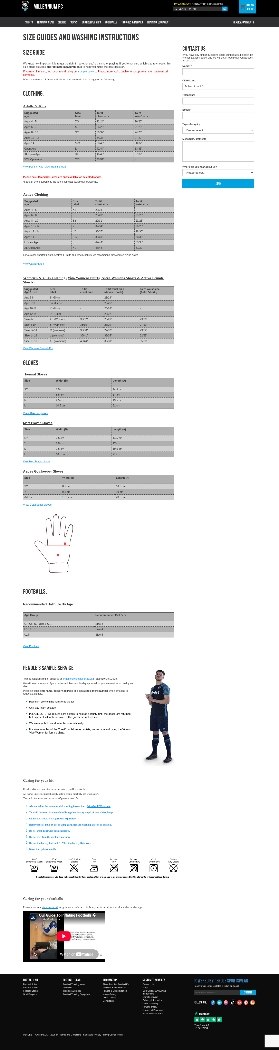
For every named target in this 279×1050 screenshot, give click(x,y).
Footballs (111, 22)
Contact (199, 4)
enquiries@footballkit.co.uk (77, 678)
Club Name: (189, 80)
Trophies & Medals (132, 22)
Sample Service (150, 997)
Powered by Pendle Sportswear (221, 980)
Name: (187, 66)
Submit (248, 992)
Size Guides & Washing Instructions (154, 992)
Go (224, 9)
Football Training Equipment (76, 994)
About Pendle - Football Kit (116, 984)
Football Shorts (30, 987)
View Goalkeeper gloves (37, 504)
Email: (186, 109)
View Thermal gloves (35, 413)
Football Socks (30, 991)
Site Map (87, 1034)
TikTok (233, 1002)
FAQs (145, 987)
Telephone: (188, 95)
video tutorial (50, 907)
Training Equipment (158, 22)
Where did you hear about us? (199, 166)
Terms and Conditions (70, 1034)
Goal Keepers (30, 994)
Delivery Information (152, 1000)
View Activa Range (33, 263)
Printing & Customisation (115, 991)
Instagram (226, 1002)
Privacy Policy (101, 1034)
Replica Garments (243, 22)
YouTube (239, 1002)
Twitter (219, 1002)
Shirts (29, 22)
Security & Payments (153, 1010)
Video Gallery (109, 997)
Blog (252, 1002)
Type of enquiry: (191, 124)
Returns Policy (150, 1007)
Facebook (213, 1002)
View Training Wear (56, 166)
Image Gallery (110, 994)
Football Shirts (30, 984)
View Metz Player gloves (36, 461)
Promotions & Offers (153, 1013)
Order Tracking (150, 1003)
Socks (73, 22)
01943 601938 (216, 4)
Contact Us (148, 984)
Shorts (62, 22)
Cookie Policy (116, 1034)
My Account (182, 4)
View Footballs (31, 646)
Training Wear (45, 22)
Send (218, 183)
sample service (87, 71)
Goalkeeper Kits (91, 22)
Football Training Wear (74, 984)
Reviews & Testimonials (114, 987)
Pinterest (246, 1002)
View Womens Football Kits (38, 348)
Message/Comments (194, 139)
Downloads (108, 1001)
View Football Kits (33, 166)
